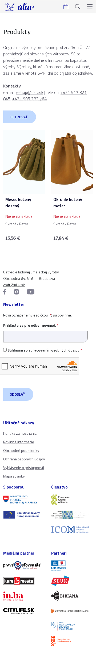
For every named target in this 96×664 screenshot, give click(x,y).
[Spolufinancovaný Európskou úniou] (24, 514)
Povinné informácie (18, 442)
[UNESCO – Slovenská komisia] (72, 565)
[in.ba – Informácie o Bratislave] (24, 596)
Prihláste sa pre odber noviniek (30, 325)
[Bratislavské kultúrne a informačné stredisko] (72, 641)
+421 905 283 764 (29, 99)
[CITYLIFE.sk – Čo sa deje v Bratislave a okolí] (24, 611)
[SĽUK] (72, 580)
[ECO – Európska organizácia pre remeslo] (72, 514)
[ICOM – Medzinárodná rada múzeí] (72, 529)
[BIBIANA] (72, 595)
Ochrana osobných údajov (24, 459)
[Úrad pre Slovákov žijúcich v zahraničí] (72, 626)
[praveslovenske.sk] (24, 565)
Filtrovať (18, 117)
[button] (90, 7)
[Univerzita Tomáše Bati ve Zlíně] (72, 611)
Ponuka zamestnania (20, 433)
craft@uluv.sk (14, 285)
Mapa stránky (14, 476)
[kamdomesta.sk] (24, 580)
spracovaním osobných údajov (54, 350)
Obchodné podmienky (21, 450)
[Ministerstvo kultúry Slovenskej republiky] (24, 499)
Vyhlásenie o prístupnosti (23, 467)
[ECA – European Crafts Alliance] (72, 499)
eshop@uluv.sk (29, 92)
